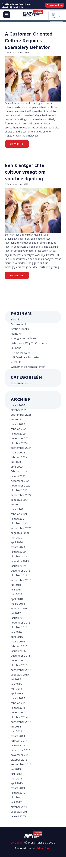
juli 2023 (16, 462)
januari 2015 (18, 707)
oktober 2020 (19, 523)
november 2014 (20, 712)
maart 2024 (18, 452)
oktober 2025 (19, 410)
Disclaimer (17, 842)
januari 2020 (18, 551)
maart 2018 (18, 603)
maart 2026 (18, 405)
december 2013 (20, 750)
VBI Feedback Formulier (25, 357)
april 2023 (17, 466)
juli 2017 (16, 613)
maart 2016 (18, 641)
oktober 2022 (19, 490)
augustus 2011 (20, 811)
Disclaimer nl (18, 324)
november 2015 (20, 660)
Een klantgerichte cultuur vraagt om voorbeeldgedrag (25, 171)
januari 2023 (18, 476)
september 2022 (21, 495)
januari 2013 (18, 792)
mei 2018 (16, 594)
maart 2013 (18, 788)
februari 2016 (19, 646)
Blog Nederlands (21, 383)
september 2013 (21, 764)
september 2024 (21, 447)
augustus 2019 (20, 561)
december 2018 (20, 570)
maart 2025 (18, 424)
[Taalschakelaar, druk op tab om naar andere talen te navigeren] (56, 16)
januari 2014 (18, 745)
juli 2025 (16, 419)
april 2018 (17, 599)
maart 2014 (18, 736)
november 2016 (20, 622)
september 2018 (21, 580)
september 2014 (21, 721)
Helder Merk (43, 848)
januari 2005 (18, 816)
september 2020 (21, 528)
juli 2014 (16, 726)
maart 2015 (18, 698)
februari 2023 (19, 471)
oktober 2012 (19, 797)
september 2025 (21, 414)
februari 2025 (19, 429)
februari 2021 (19, 514)
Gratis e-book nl (20, 329)
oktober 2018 (19, 575)
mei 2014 (16, 731)
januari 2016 (18, 651)
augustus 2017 (20, 608)
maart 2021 (18, 509)
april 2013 (17, 783)
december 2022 (20, 480)
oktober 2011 (19, 807)
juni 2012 (16, 802)
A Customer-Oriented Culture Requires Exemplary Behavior (28, 40)
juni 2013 (16, 773)
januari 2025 (18, 433)
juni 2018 (16, 589)
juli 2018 (16, 584)
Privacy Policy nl (20, 352)
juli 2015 (16, 679)
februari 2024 (19, 457)
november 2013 (20, 755)
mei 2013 (16, 778)
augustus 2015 (20, 674)
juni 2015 (16, 684)
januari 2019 (18, 566)
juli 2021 (16, 504)
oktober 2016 (19, 627)
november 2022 (20, 485)
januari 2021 (18, 518)
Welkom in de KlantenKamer (28, 366)
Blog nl (15, 319)
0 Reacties (10, 52)
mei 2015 (16, 688)
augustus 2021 (20, 499)
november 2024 (20, 438)
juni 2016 (16, 632)
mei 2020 (16, 537)
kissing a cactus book (23, 338)
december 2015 (20, 655)
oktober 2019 (19, 556)
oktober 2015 (19, 665)
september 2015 (21, 669)
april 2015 (17, 693)
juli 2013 (16, 769)
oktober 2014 (19, 717)
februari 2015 (19, 703)
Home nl (16, 333)
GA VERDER (17, 144)
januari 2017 (18, 618)
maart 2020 (18, 547)
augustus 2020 (20, 532)
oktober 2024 (19, 443)
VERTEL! (16, 362)
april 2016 (17, 636)
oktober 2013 (19, 759)
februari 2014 (19, 740)
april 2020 (17, 542)
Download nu (55, 5)
